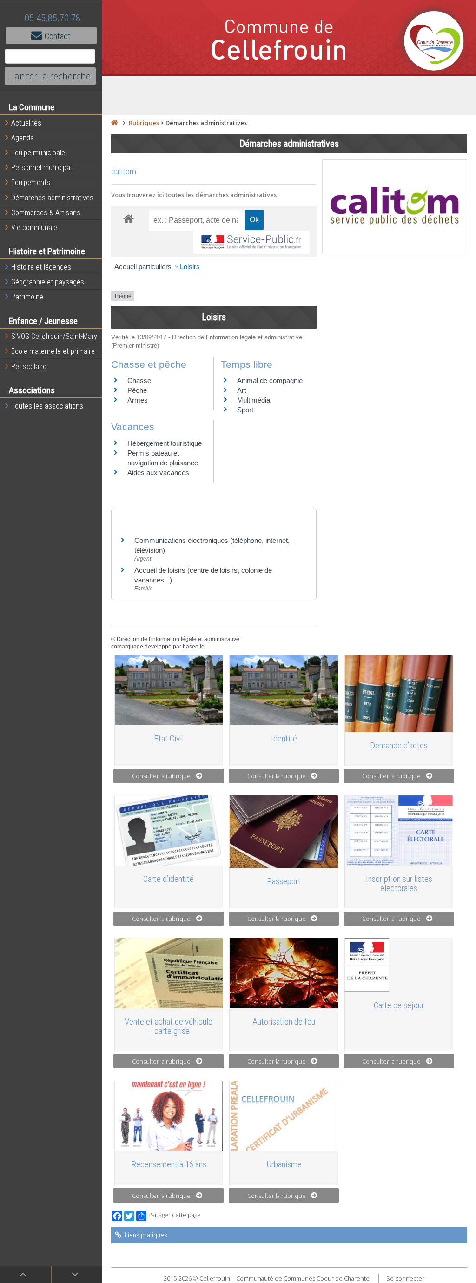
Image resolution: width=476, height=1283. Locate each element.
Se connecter (405, 1278)
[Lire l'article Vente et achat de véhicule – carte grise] (169, 973)
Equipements (30, 182)
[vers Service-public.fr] (251, 242)
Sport (245, 410)
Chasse (139, 380)
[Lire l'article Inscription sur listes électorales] (399, 830)
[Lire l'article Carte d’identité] (169, 830)
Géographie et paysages (47, 282)
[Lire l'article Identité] (284, 690)
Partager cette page (174, 1215)
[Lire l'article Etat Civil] (169, 690)
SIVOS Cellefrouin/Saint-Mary (54, 336)
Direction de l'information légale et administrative (178, 639)
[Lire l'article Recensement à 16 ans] (169, 1116)
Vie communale (34, 227)
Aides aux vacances (158, 472)
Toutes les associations (47, 406)
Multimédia (253, 400)
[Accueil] (114, 123)
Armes (137, 400)
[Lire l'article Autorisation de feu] (284, 973)
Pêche (137, 390)
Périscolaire (28, 366)
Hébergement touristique (164, 443)
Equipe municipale (38, 152)
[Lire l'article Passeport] (284, 831)
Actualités (26, 123)
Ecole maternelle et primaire (53, 351)
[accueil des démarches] (128, 218)
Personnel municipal (41, 167)
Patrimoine (27, 296)
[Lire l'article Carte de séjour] (399, 965)
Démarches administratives (52, 197)
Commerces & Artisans (45, 212)
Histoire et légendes (41, 267)
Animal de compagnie (270, 380)
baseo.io (194, 646)
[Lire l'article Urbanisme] (284, 1116)
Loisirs (190, 267)
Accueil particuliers (143, 267)
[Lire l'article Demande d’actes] (399, 693)
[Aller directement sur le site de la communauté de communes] (434, 42)
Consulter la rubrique (161, 776)
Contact (58, 36)
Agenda (22, 137)
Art (241, 390)
